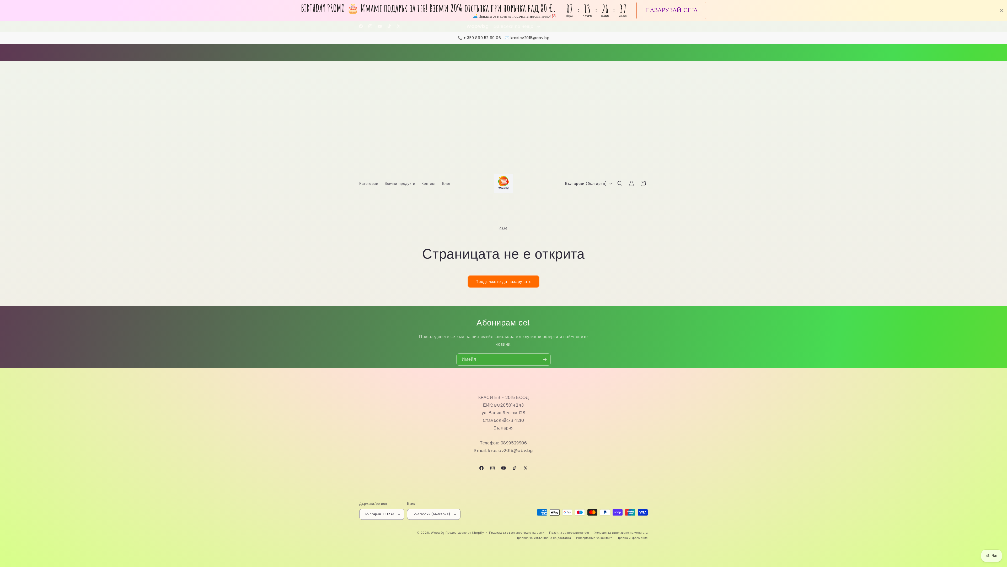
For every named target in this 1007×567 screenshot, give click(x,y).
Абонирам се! (503, 314)
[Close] (576, 238)
